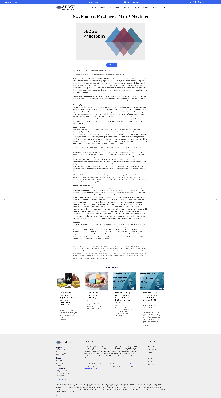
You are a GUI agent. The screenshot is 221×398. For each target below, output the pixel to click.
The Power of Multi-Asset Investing (93, 295)
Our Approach (151, 349)
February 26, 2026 (92, 300)
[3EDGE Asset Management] (66, 7)
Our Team (150, 352)
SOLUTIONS (93, 7)
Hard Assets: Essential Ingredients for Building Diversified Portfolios (67, 299)
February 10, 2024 (119, 305)
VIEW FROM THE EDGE (131, 7)
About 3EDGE (151, 346)
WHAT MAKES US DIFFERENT (110, 7)
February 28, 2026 (64, 308)
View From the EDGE (154, 355)
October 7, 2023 (147, 303)
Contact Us (151, 361)
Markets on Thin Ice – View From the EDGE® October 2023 (151, 296)
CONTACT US (155, 7)
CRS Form (132, 363)
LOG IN (202, 2)
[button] (111, 65)
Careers (149, 358)
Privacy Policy (151, 364)
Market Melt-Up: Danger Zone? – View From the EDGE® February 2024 (123, 298)
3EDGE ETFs (145, 7)
